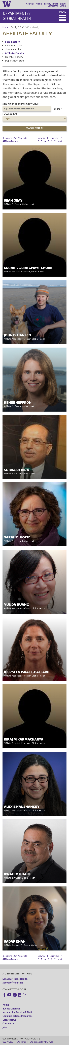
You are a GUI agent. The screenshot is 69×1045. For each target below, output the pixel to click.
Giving (63, 6)
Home (5, 27)
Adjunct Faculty (13, 45)
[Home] (17, 16)
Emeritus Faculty (14, 56)
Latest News (9, 1019)
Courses (30, 4)
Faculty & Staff (17, 27)
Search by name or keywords (21, 103)
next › (60, 141)
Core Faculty (12, 41)
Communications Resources (17, 1016)
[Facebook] (5, 995)
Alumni (39, 4)
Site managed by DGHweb (41, 1042)
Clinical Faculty (13, 49)
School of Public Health (15, 978)
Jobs (5, 1027)
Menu (62, 11)
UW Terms (21, 1042)
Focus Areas (10, 113)
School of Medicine (13, 982)
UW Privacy (8, 1042)
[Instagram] (15, 995)
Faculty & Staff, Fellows (55, 4)
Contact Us (53, 6)
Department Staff (14, 60)
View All (42, 138)
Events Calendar (11, 1008)
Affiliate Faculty (14, 53)
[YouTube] (9, 995)
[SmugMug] (25, 995)
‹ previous (54, 138)
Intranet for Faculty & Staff (17, 1012)
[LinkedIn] (20, 995)
